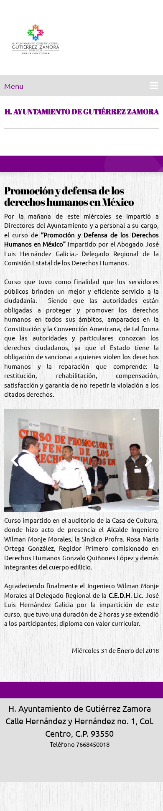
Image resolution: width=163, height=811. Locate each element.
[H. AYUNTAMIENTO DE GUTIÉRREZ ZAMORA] (35, 39)
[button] (81, 462)
